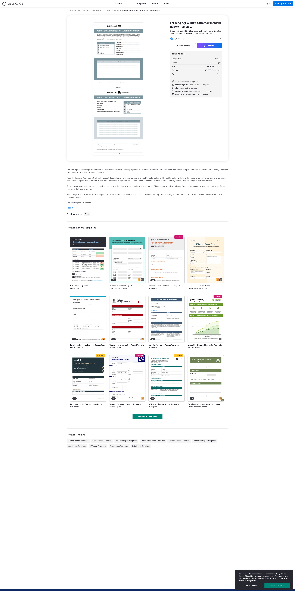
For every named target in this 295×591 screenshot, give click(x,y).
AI (129, 3)
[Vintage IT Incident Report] (206, 260)
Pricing (167, 3)
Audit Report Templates (77, 446)
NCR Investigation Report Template (164, 404)
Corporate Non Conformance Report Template (166, 286)
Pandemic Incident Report (120, 286)
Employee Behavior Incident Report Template (88, 345)
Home (69, 10)
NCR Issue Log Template (80, 286)
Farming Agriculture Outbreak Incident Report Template (206, 404)
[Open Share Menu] (219, 38)
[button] (183, 45)
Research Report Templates (126, 441)
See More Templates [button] (147, 416)
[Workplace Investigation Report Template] (127, 319)
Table (87, 214)
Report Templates (97, 10)
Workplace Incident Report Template (125, 404)
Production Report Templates (205, 441)
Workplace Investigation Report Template (127, 345)
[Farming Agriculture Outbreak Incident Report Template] (206, 378)
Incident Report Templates (78, 441)
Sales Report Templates (119, 446)
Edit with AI (211, 46)
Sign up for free (283, 3)
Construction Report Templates (153, 441)
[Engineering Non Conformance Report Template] (88, 378)
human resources (113, 10)
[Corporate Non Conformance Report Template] (166, 260)
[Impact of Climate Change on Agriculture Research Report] (206, 319)
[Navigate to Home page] (12, 4)
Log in (268, 3)
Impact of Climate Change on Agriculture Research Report (206, 345)
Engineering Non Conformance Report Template (88, 404)
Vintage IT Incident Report (199, 286)
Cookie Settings (251, 586)
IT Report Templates (98, 446)
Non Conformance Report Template (164, 345)
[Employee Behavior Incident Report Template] (88, 319)
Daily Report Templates (141, 446)
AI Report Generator (81, 10)
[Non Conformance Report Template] (166, 319)
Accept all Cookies (277, 586)
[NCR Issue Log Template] (88, 260)
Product (118, 3)
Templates (141, 3)
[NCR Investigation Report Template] (166, 378)
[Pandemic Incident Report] (127, 260)
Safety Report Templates (101, 441)
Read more (72, 208)
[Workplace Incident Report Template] (127, 378)
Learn (155, 3)
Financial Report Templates (179, 441)
